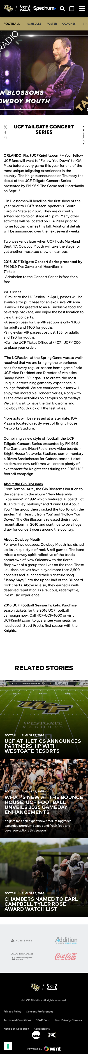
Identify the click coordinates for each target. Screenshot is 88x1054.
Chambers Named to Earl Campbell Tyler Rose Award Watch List (41, 904)
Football (11, 735)
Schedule (34, 23)
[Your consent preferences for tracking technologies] (8, 1046)
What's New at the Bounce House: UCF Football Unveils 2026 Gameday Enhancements (44, 805)
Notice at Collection (16, 1028)
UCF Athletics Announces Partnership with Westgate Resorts (43, 746)
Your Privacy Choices (68, 1020)
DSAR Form (43, 1020)
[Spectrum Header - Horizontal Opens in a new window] (44, 8)
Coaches (69, 23)
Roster (51, 23)
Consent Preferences (39, 1011)
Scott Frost (32, 625)
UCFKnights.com (17, 620)
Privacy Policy (12, 1011)
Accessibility (42, 1028)
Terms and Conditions (17, 1020)
